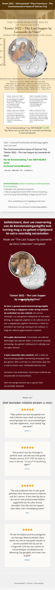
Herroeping (38, 583)
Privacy (30, 583)
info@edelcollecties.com (35, 365)
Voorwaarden (19, 583)
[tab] (22, 300)
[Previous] (10, 276)
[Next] (45, 276)
